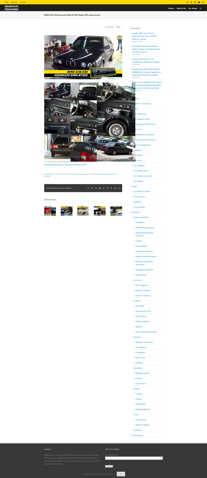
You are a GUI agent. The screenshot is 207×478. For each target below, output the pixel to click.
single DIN (112, 174)
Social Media (139, 207)
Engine (137, 301)
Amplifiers (140, 222)
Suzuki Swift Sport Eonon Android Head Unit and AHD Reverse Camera (144, 36)
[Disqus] (83, 243)
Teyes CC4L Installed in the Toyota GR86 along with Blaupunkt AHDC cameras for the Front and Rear (147, 85)
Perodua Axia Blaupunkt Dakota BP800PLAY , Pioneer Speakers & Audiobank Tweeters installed (146, 72)
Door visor (140, 357)
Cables (139, 241)
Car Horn (138, 160)
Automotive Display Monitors (144, 234)
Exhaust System (142, 321)
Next (118, 27)
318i (94, 174)
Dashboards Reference (146, 124)
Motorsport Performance (145, 139)
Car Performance (141, 171)
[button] (200, 7)
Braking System (142, 373)
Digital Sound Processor (146, 256)
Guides (135, 109)
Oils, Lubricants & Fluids (146, 332)
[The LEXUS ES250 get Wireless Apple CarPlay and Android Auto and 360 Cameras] (66, 207)
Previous (110, 27)
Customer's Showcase (141, 103)
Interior (137, 388)
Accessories (141, 419)
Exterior (137, 337)
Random (137, 202)
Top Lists (138, 430)
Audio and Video (141, 217)
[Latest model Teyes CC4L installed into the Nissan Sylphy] (83, 207)
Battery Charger (143, 425)
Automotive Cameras (145, 227)
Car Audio (78, 174)
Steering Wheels (143, 409)
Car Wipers (138, 181)
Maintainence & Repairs (144, 134)
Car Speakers (141, 246)
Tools (136, 414)
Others (139, 399)
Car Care (137, 129)
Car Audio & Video (142, 119)
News (134, 186)
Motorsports (139, 196)
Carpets (139, 394)
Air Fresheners (140, 114)
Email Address (111, 455)
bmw (97, 174)
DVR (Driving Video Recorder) (144, 263)
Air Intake (140, 306)
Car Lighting (139, 165)
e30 (101, 174)
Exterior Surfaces (143, 290)
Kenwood (105, 174)
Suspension (141, 383)
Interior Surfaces (143, 295)
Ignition (139, 326)
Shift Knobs (141, 404)
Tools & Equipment (142, 145)
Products (136, 212)
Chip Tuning (141, 316)
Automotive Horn (143, 311)
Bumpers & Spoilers (144, 342)
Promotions (137, 435)
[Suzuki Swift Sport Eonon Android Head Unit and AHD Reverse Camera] (50, 207)
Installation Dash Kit (144, 269)
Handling (138, 368)
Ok (121, 474)
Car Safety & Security (143, 176)
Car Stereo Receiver (144, 251)
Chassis (139, 378)
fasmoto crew (50, 174)
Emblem (139, 363)
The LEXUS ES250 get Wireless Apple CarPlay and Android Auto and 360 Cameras (146, 49)
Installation (85, 174)
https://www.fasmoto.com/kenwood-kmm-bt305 (65, 164)
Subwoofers (141, 275)
